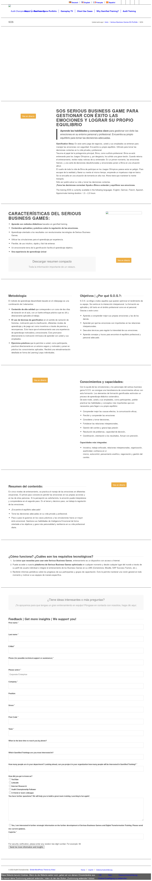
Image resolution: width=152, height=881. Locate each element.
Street (11, 705)
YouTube (15, 779)
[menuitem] (73, 2)
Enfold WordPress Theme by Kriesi (42, 869)
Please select (14, 670)
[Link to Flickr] (132, 2)
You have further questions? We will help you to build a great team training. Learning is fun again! (49, 796)
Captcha (12, 832)
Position (11, 693)
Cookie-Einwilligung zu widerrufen (112, 878)
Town (11, 729)
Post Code (13, 717)
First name (13, 622)
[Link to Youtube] (128, 2)
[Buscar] (141, 11)
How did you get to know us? (20, 776)
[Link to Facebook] (119, 2)
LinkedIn (15, 782)
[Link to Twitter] (123, 2)
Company (13, 681)
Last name (13, 634)
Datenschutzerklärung (128, 875)
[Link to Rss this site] (137, 2)
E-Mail (11, 646)
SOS (11, 22)
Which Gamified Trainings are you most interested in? (30, 752)
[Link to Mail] (141, 2)
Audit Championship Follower (23, 789)
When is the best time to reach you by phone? (27, 740)
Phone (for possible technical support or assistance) (31, 658)
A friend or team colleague (22, 793)
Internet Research (19, 786)
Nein (110, 875)
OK (100, 875)
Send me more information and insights (26, 847)
